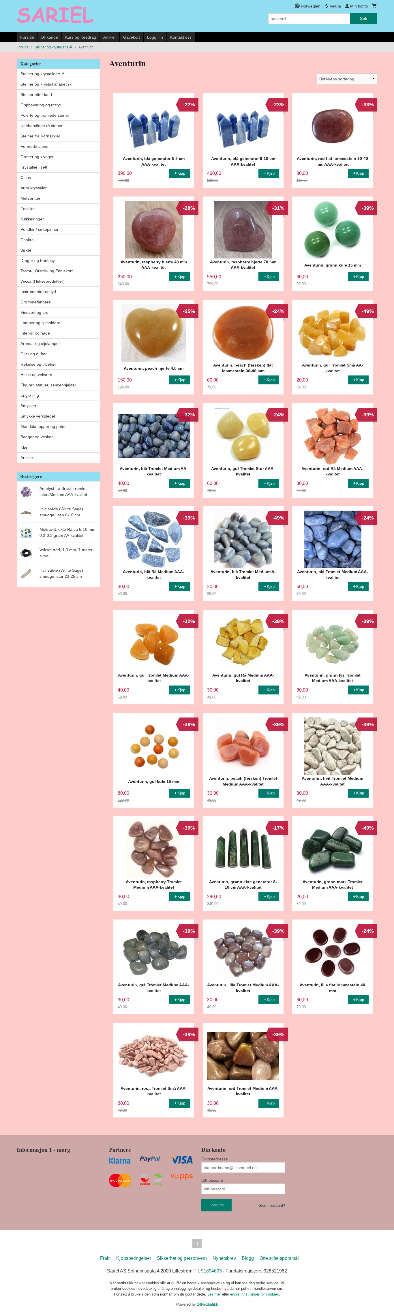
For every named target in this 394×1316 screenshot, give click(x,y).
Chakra (27, 239)
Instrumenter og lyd (38, 291)
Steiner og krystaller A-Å (42, 73)
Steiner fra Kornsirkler (40, 136)
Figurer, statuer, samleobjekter (48, 385)
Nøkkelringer (32, 219)
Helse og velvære (36, 374)
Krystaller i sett (33, 167)
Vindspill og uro (34, 312)
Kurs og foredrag (80, 37)
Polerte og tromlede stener (44, 115)
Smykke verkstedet (37, 416)
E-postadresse (214, 1159)
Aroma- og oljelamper (40, 343)
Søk (363, 18)
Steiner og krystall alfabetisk (46, 84)
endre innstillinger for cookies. (255, 1294)
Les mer (214, 1294)
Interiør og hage (35, 333)
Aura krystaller (33, 188)
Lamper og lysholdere (40, 322)
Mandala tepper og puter (43, 426)
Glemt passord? (271, 1205)
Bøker (25, 250)
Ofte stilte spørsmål (279, 1258)
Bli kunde (49, 37)
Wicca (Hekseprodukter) (42, 281)
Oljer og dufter (33, 354)
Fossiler (27, 208)
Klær (24, 447)
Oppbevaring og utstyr (40, 105)
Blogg (248, 1258)
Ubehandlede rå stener (41, 125)
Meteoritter (30, 198)
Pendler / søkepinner (39, 229)
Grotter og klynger (37, 156)
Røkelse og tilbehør (38, 364)
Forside (27, 37)
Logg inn (155, 37)
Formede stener (35, 146)
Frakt (105, 1258)
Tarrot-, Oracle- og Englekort (46, 271)
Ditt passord (212, 1180)
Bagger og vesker (36, 437)
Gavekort (131, 37)
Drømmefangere (35, 302)
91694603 (211, 1270)
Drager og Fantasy (37, 260)
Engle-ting (29, 395)
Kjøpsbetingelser (133, 1258)
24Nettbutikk (207, 1304)
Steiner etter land (36, 94)
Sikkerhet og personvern (182, 1258)
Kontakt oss (181, 37)
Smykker (28, 405)
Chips (25, 177)
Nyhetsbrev (224, 1258)
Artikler (109, 37)
